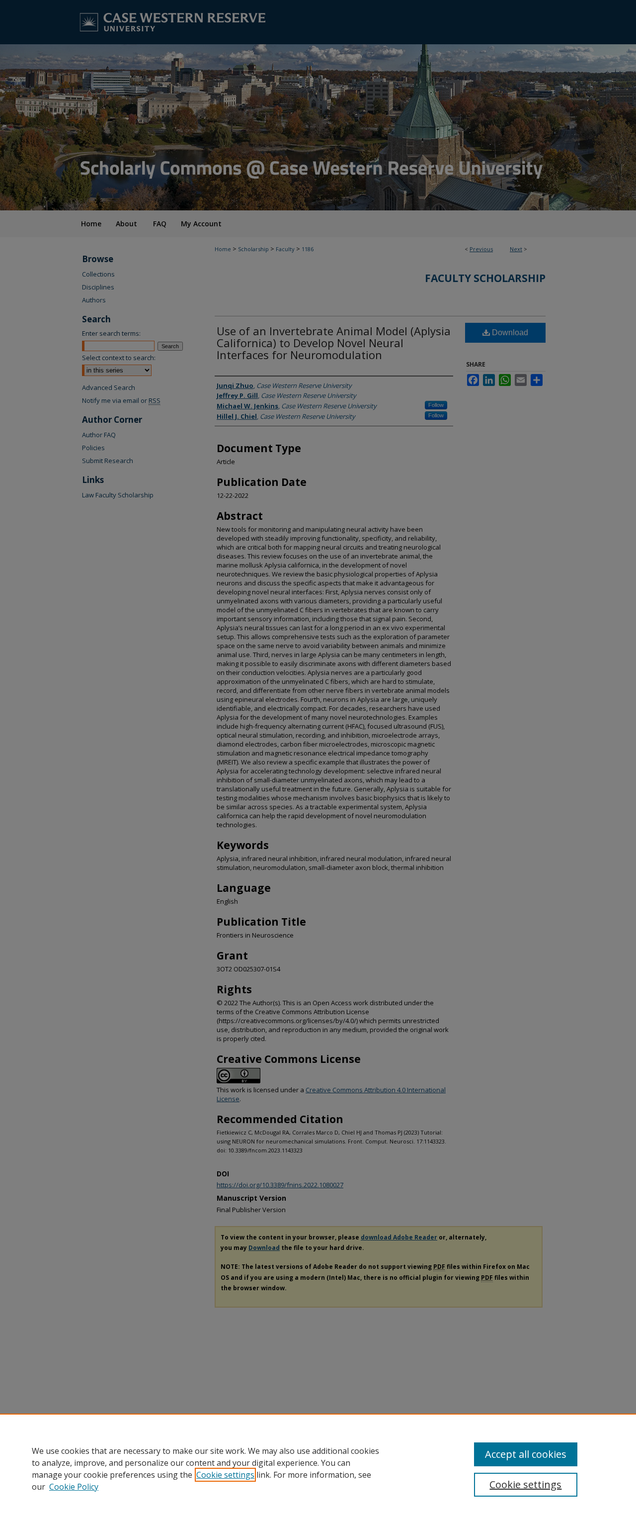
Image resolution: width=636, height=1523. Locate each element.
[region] (318, 1468)
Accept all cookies (525, 1454)
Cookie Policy (73, 1486)
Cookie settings (225, 1474)
